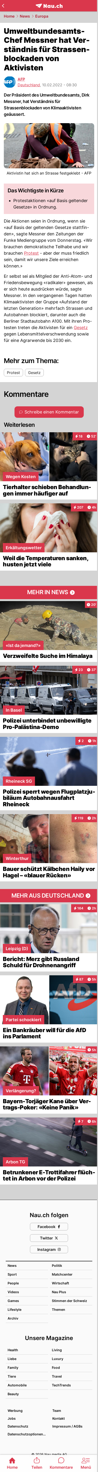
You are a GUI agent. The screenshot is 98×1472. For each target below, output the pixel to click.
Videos (13, 1292)
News (25, 16)
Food (56, 1367)
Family (13, 1367)
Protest (31, 253)
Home (9, 16)
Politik (57, 1265)
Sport (12, 1274)
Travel (57, 1376)
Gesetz (81, 327)
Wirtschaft (60, 1283)
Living (57, 1350)
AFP (21, 79)
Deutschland (29, 85)
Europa (41, 16)
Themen (58, 1309)
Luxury (57, 1359)
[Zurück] (3, 5)
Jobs (12, 1418)
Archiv (13, 1318)
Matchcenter (62, 1274)
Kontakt (58, 1418)
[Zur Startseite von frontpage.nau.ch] (49, 6)
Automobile (17, 1385)
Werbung (15, 1411)
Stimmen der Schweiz (69, 1301)
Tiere (12, 1376)
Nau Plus (59, 1292)
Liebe (12, 1359)
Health (13, 1350)
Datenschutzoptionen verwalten (28, 1434)
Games (13, 1301)
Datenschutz (18, 1426)
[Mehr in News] (49, 592)
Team (56, 1411)
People (13, 1283)
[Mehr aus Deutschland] (49, 895)
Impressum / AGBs (67, 1426)
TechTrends (61, 1385)
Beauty (13, 1394)
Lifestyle (14, 1309)
